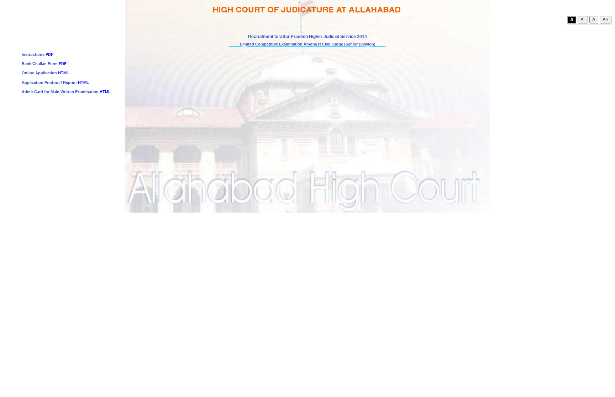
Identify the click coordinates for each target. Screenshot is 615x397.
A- (582, 19)
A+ (606, 19)
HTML (63, 73)
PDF (49, 54)
